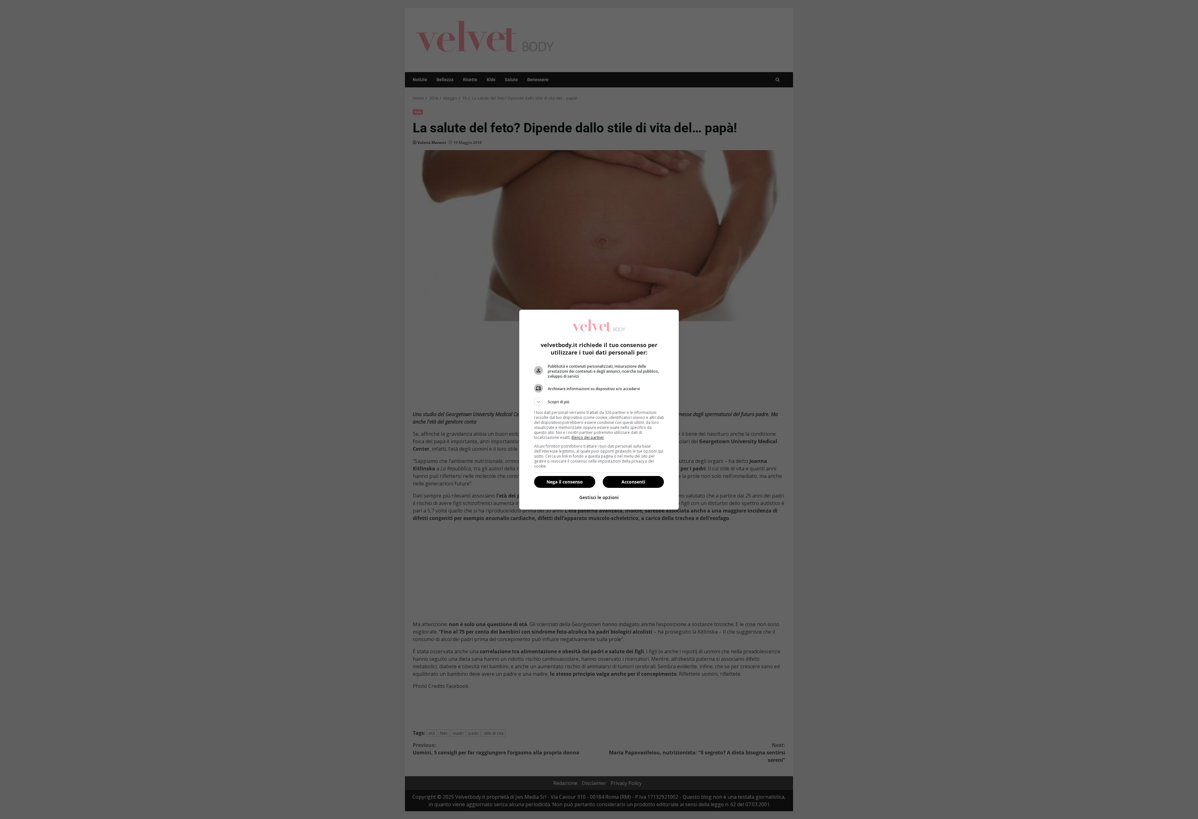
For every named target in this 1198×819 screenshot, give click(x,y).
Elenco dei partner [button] (588, 437)
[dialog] (599, 410)
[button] (599, 402)
